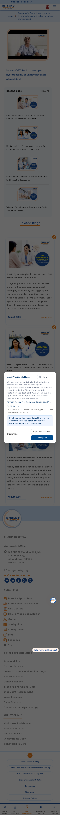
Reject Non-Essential (42, 431)
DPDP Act (11, 406)
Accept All (42, 437)
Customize (12, 434)
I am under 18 (35, 423)
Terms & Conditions (36, 402)
